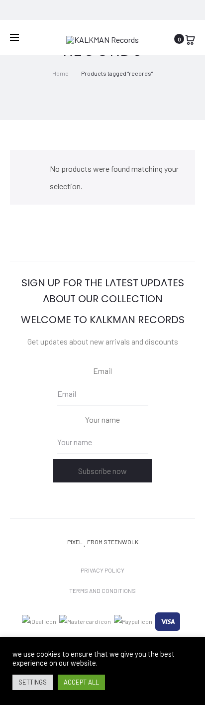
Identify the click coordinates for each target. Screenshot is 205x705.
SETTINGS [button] (32, 682)
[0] (190, 38)
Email (102, 370)
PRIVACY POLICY (102, 570)
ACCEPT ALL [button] (81, 682)
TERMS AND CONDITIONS (102, 590)
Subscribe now (102, 470)
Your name (102, 419)
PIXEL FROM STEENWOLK (102, 541)
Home (60, 73)
